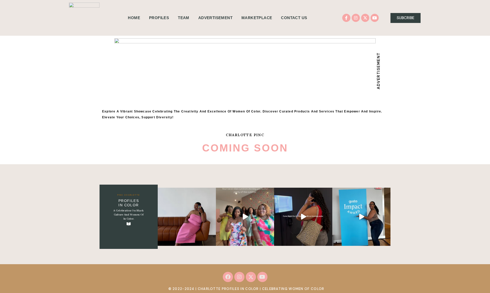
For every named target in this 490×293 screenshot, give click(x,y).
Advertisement (215, 18)
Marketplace (256, 18)
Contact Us (294, 18)
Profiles (159, 18)
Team (183, 18)
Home (134, 18)
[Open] (187, 217)
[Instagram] (356, 18)
